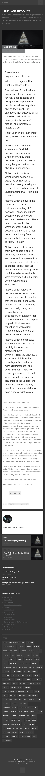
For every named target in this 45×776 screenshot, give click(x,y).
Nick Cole (7, 607)
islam (31, 667)
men (21, 732)
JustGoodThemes (22, 763)
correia (23, 704)
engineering (24, 708)
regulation (7, 699)
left (15, 667)
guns (39, 651)
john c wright (16, 712)
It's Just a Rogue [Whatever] (14, 541)
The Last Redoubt (17, 11)
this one (37, 62)
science (35, 663)
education (37, 679)
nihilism (6, 720)
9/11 (38, 699)
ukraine (27, 687)
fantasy (12, 659)
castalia (6, 704)
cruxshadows (8, 691)
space (14, 732)
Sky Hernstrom (9, 602)
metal (31, 651)
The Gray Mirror (9, 627)
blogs (5, 663)
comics (18, 679)
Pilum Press (8, 597)
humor (5, 712)
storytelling (24, 716)
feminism (28, 659)
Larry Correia (36, 712)
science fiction (9, 647)
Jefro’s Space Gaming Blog (13, 605)
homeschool (25, 736)
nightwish (7, 740)
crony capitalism (10, 708)
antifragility (8, 679)
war (19, 687)
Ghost (20, 761)
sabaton (6, 655)
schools (6, 736)
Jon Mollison (8, 600)
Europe (13, 663)
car (34, 736)
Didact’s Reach (9, 610)
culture (30, 643)
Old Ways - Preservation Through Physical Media (18, 583)
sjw (22, 643)
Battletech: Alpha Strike (9, 577)
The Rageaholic (9, 612)
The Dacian (8, 617)
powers (31, 699)
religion (6, 675)
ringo (5, 695)
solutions (7, 728)
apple (34, 671)
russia (12, 695)
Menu (6, 2)
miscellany (7, 651)
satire (36, 675)
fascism (6, 724)
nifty (37, 691)
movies (35, 655)
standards (17, 728)
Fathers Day (21, 62)
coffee (15, 704)
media (15, 683)
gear (25, 724)
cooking (27, 679)
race (29, 675)
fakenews (6, 683)
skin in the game (18, 675)
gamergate (15, 724)
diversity (20, 691)
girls (5, 643)
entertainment (17, 720)
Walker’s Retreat (9, 614)
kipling (5, 687)
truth (26, 728)
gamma (34, 708)
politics (12, 504)
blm (38, 683)
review (27, 655)
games (36, 647)
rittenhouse (31, 720)
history (24, 651)
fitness (29, 691)
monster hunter (9, 716)
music (29, 647)
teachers (29, 732)
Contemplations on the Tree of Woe (16, 622)
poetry (39, 667)
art (13, 655)
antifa (13, 687)
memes (31, 724)
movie (20, 659)
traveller (7, 667)
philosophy (23, 504)
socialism (24, 683)
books (19, 655)
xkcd (34, 716)
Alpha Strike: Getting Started (11, 572)
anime (32, 683)
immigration (16, 671)
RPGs (5, 659)
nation (34, 728)
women (14, 736)
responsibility (20, 699)
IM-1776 (7, 629)
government (32, 695)
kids (26, 712)
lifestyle (23, 667)
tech (16, 651)
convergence (24, 663)
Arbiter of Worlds (9, 619)
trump (36, 659)
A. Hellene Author (10, 624)
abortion (6, 732)
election (21, 695)
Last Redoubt (8, 51)
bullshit (6, 671)
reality (27, 671)
